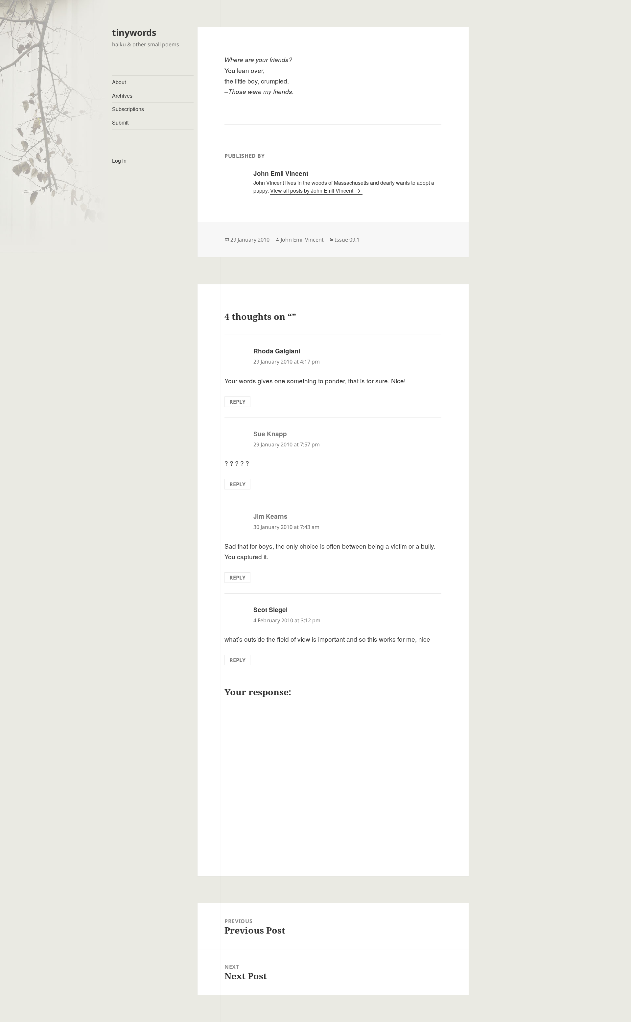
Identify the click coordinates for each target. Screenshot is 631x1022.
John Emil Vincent (302, 239)
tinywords (134, 32)
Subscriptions (128, 109)
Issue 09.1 (347, 239)
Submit (120, 122)
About (119, 82)
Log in (119, 160)
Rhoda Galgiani (276, 350)
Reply (237, 401)
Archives (122, 95)
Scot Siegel (270, 609)
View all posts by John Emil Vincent (312, 190)
